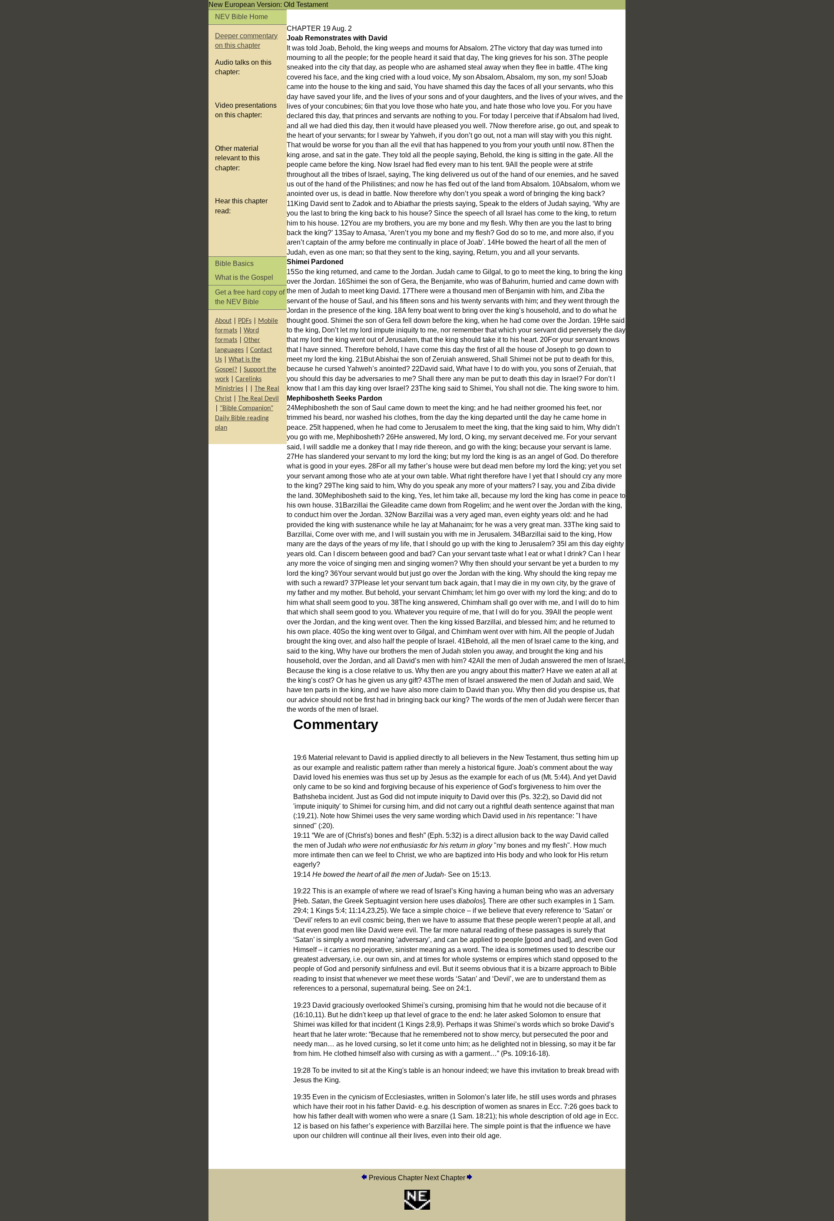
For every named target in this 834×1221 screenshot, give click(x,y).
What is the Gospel (244, 277)
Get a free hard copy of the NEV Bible (250, 297)
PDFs (245, 321)
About (223, 321)
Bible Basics (234, 263)
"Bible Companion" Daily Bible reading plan (244, 418)
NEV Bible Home (241, 16)
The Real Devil (258, 398)
